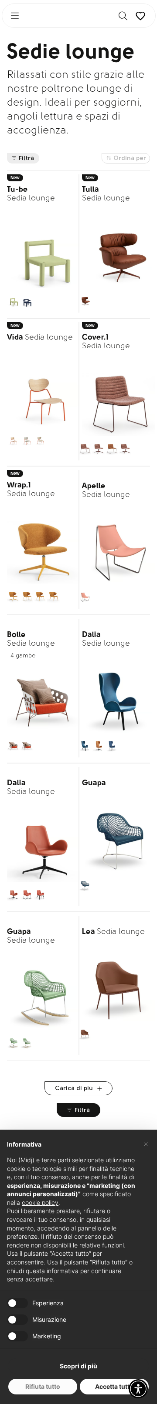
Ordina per (129, 158)
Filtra (26, 158)
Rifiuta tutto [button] (42, 1386)
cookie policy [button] (40, 1202)
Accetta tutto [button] (114, 1386)
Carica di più (75, 1088)
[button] (138, 1388)
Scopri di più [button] (78, 1366)
